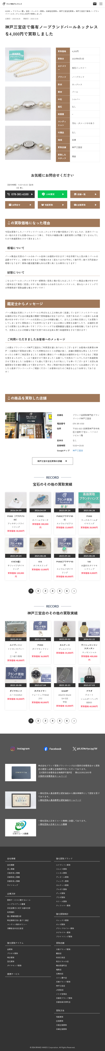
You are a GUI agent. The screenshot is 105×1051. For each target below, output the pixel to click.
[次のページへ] (74, 591)
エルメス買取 (61, 869)
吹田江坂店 (60, 957)
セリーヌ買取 (61, 901)
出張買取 (59, 1021)
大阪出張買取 (61, 1025)
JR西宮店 (60, 990)
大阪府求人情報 (13, 873)
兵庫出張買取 (61, 1029)
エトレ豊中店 (61, 977)
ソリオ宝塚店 (61, 994)
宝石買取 (10, 961)
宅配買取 (59, 1017)
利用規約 (10, 912)
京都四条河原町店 (63, 1002)
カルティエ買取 (62, 885)
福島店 (58, 969)
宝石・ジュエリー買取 (35, 11)
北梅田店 (59, 973)
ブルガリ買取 (61, 889)
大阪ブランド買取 (63, 949)
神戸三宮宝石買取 (66, 11)
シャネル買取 (61, 873)
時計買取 (10, 957)
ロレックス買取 (62, 920)
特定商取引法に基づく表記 (18, 920)
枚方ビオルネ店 (62, 961)
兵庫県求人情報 (13, 877)
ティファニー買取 (63, 905)
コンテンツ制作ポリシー (17, 924)
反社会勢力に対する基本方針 (18, 908)
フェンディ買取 (62, 881)
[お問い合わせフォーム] (95, 3)
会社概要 (10, 865)
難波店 (58, 953)
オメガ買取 (60, 924)
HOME (7, 11)
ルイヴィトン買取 (63, 865)
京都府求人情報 (13, 881)
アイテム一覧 (18, 11)
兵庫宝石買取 (51, 11)
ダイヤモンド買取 (14, 965)
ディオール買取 (62, 877)
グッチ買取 (60, 893)
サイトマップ (12, 885)
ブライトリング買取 (64, 936)
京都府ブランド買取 (64, 998)
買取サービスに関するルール (18, 900)
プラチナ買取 (12, 953)
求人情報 (10, 869)
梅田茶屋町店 (61, 965)
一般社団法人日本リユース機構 (52, 824)
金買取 (10, 949)
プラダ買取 (60, 897)
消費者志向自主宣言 (15, 928)
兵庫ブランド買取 (63, 981)
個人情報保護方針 (14, 916)
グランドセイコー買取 (65, 928)
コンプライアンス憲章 (16, 904)
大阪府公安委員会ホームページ (52, 776)
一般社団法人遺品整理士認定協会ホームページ (59, 800)
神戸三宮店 (78, 450)
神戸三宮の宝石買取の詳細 (49, 461)
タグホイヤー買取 (63, 932)
